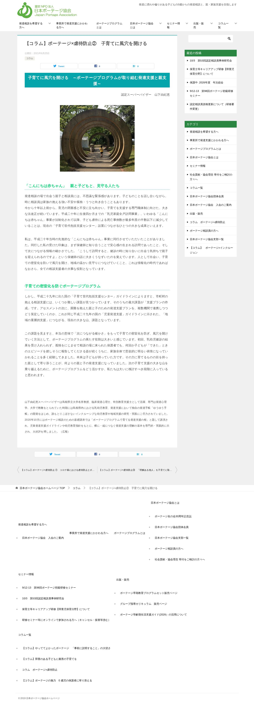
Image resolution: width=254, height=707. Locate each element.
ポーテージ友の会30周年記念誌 (173, 516)
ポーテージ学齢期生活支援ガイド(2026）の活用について (153, 614)
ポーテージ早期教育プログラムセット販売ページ (148, 592)
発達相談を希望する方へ (31, 25)
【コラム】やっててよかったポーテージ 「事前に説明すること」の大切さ (66, 648)
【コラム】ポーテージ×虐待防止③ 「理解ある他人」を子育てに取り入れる (138, 470)
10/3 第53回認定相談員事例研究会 (211, 60)
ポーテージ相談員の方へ (204, 230)
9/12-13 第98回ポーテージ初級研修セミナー (49, 587)
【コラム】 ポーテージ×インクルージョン (211, 250)
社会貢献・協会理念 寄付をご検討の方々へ (211, 177)
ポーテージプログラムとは (109, 25)
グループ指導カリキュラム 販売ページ (143, 603)
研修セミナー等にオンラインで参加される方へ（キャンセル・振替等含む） (66, 619)
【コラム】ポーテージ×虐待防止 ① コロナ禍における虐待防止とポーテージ (59, 470)
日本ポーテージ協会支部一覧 (207, 239)
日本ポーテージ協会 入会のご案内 (211, 204)
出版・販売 (198, 25)
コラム (29, 58)
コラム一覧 (223, 25)
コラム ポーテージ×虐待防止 (209, 222)
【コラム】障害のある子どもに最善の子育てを (49, 658)
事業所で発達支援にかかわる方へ (71, 25)
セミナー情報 (173, 25)
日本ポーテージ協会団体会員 (207, 196)
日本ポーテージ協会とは (141, 25)
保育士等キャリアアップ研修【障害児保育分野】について (56, 609)
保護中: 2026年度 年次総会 (206, 82)
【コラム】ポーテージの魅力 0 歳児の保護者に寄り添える (57, 680)
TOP (42, 488)
